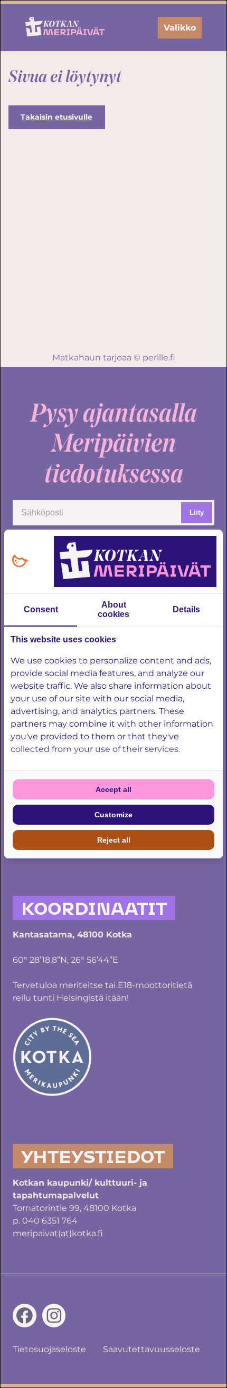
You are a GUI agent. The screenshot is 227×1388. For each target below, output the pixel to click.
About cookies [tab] (113, 609)
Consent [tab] (41, 609)
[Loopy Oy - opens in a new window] (20, 561)
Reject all (113, 840)
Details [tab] (186, 609)
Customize (113, 814)
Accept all (113, 789)
